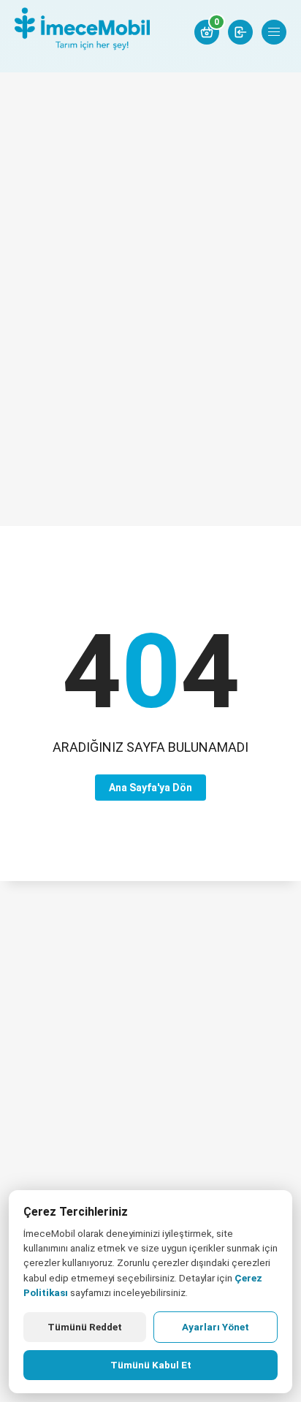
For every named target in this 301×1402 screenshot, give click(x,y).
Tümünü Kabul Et (150, 1365)
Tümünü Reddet (84, 1327)
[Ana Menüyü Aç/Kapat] (273, 32)
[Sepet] (206, 32)
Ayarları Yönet (215, 1327)
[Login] (240, 32)
